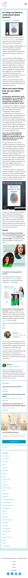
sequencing (5, 522)
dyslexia (4, 20)
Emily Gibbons (12, 278)
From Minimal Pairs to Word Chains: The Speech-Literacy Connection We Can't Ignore (14, 404)
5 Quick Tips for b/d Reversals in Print (12, 386)
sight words (5, 525)
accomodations (6, 459)
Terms (14, 561)
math (3, 490)
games (4, 482)
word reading (19, 398)
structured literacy (7, 537)
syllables (4, 540)
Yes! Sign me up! (14, 441)
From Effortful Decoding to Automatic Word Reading (13, 395)
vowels (4, 543)
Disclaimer (14, 570)
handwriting (4, 389)
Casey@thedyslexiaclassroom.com (10, 349)
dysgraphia (5, 470)
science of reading (7, 520)
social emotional (6, 528)
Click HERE (11, 218)
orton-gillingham (6, 502)
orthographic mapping (8, 499)
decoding (10, 398)
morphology (5, 493)
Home (14, 567)
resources (9, 20)
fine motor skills (6, 479)
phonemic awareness (7, 505)
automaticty (4, 398)
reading (13, 398)
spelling (4, 534)
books (3, 464)
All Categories (5, 456)
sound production (10, 408)
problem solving (6, 508)
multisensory (5, 496)
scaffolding (5, 517)
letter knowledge (6, 488)
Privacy (14, 564)
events (4, 476)
